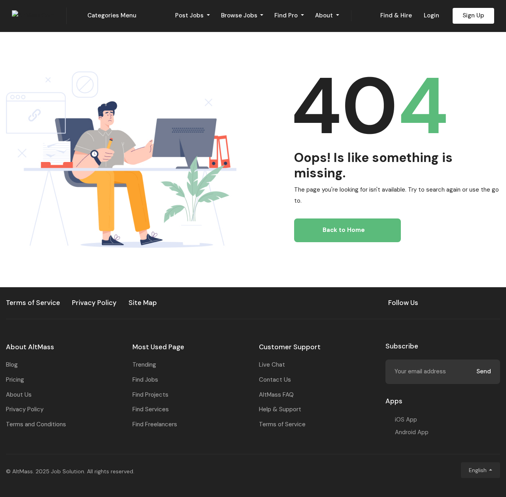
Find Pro (286, 15)
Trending (144, 365)
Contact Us (275, 380)
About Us (19, 395)
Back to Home (344, 230)
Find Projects (150, 395)
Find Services (150, 409)
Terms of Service (282, 424)
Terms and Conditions (36, 424)
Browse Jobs (240, 15)
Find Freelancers (154, 424)
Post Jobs (190, 15)
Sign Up (473, 15)
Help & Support (280, 409)
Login (431, 15)
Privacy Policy (24, 409)
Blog (12, 365)
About (324, 15)
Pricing (15, 380)
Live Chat (272, 365)
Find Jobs (145, 380)
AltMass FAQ (276, 395)
